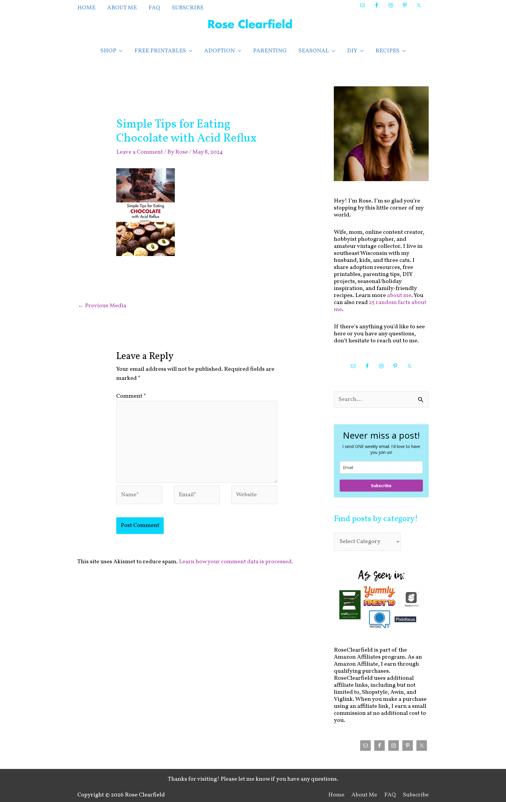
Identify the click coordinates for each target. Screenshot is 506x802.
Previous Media (102, 306)
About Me (364, 795)
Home (336, 795)
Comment (131, 396)
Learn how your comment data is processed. (236, 562)
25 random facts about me (380, 306)
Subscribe (381, 485)
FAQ (390, 795)
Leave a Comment (139, 152)
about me (399, 295)
